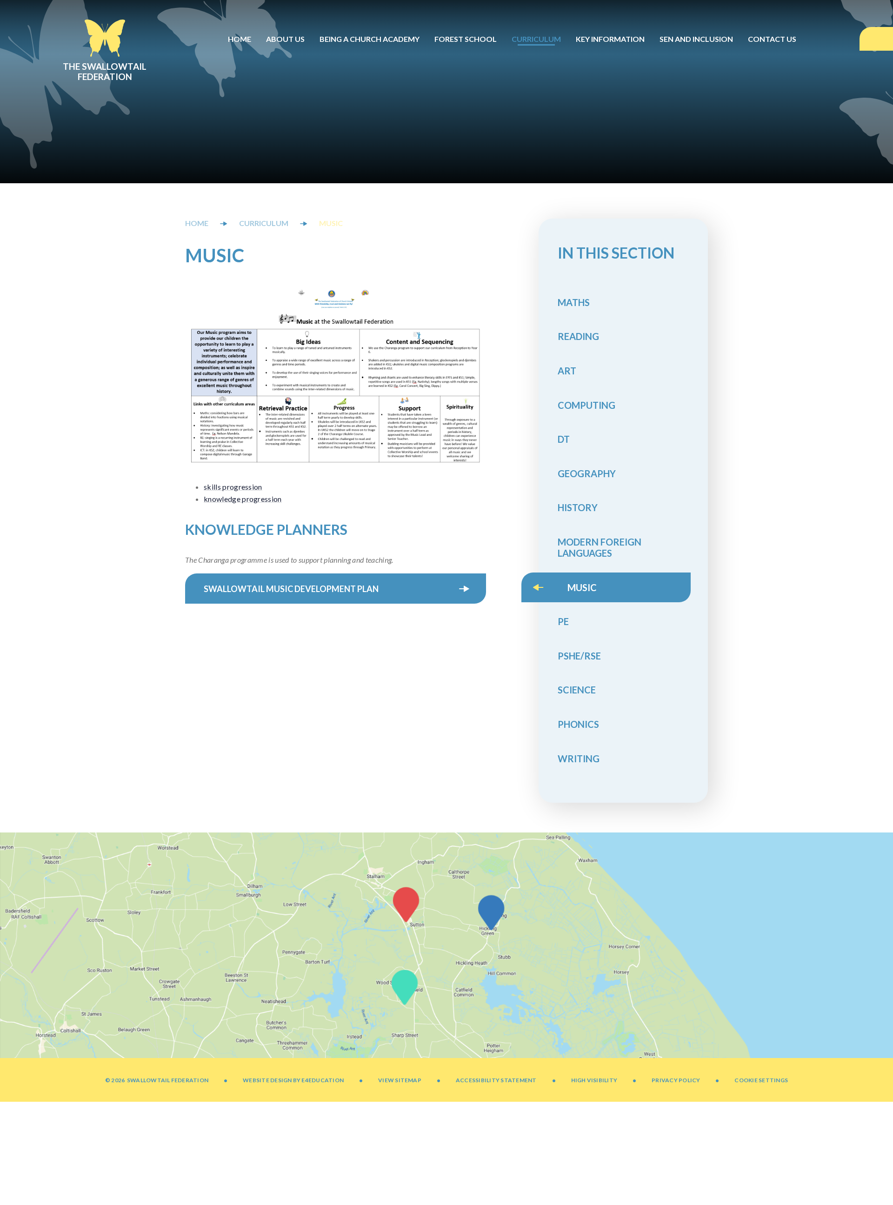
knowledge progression (243, 498)
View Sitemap (399, 1080)
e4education (322, 1080)
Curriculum (263, 223)
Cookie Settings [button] (761, 1080)
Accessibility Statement (496, 1080)
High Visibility (594, 1080)
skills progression (233, 486)
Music (331, 223)
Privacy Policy (676, 1080)
